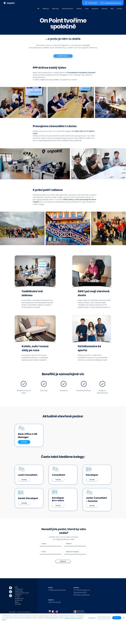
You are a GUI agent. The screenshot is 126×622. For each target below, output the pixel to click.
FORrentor (19, 589)
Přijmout (117, 618)
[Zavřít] (123, 617)
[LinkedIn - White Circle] (10, 591)
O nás (17, 597)
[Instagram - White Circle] (10, 595)
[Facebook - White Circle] (10, 587)
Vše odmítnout (104, 618)
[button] (105, 8)
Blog (16, 602)
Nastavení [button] (92, 618)
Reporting (19, 591)
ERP (16, 587)
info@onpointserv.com (113, 3)
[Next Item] (122, 102)
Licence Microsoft (22, 593)
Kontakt (18, 604)
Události (18, 595)
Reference (19, 598)
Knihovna (18, 600)
